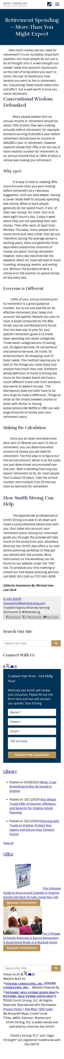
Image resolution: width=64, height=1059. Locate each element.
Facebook (14, 617)
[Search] (56, 643)
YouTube (52, 617)
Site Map (31, 1009)
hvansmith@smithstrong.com (24, 603)
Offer (8, 854)
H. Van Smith (12, 599)
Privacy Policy (12, 1009)
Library (10, 771)
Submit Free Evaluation (32, 755)
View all (8, 843)
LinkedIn (36, 617)
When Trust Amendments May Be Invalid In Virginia (32, 787)
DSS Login (46, 1009)
